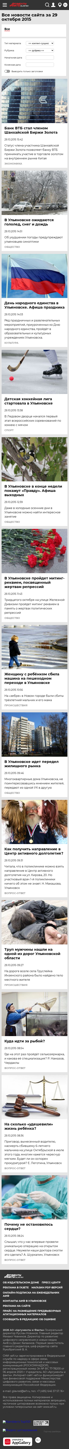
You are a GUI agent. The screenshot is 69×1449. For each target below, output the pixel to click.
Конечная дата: (12, 64)
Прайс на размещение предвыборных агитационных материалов (32, 1312)
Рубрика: (9, 50)
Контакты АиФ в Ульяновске (24, 1300)
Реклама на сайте (16, 1305)
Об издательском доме (21, 1282)
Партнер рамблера (52, 1431)
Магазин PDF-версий (47, 1287)
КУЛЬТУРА (11, 343)
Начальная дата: (13, 57)
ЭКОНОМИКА (13, 163)
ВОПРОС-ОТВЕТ (14, 893)
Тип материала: (12, 43)
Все (7, 29)
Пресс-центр (51, 1282)
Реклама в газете (16, 1287)
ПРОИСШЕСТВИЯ (15, 705)
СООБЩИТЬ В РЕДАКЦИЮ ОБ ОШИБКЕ (29, 1319)
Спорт (9, 430)
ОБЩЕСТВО (12, 247)
